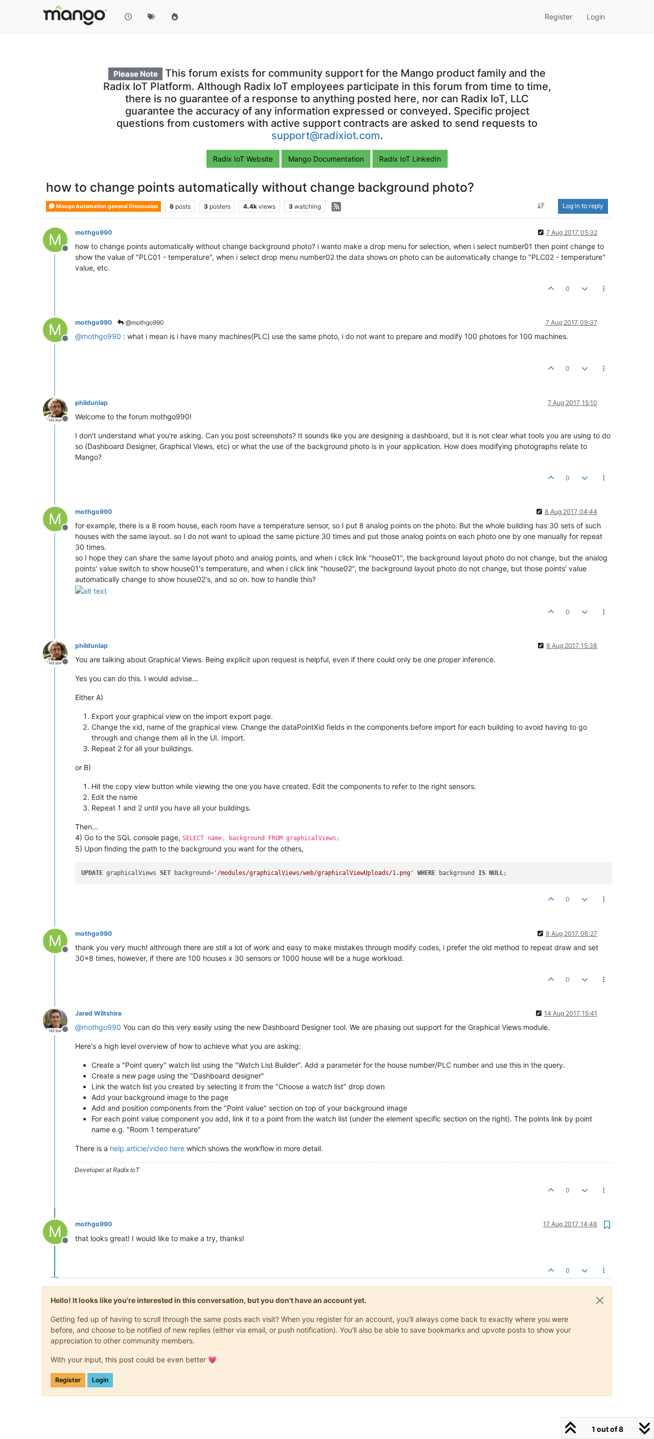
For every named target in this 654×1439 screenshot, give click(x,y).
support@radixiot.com (325, 135)
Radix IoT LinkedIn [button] (410, 158)
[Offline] (59, 409)
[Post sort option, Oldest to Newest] (541, 206)
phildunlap (91, 403)
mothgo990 (93, 232)
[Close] (600, 1300)
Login (100, 1380)
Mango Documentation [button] (326, 158)
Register (68, 1380)
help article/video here (147, 1148)
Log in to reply (583, 206)
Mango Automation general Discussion (106, 206)
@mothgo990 (144, 322)
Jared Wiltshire (98, 1013)
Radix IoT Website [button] (243, 158)
